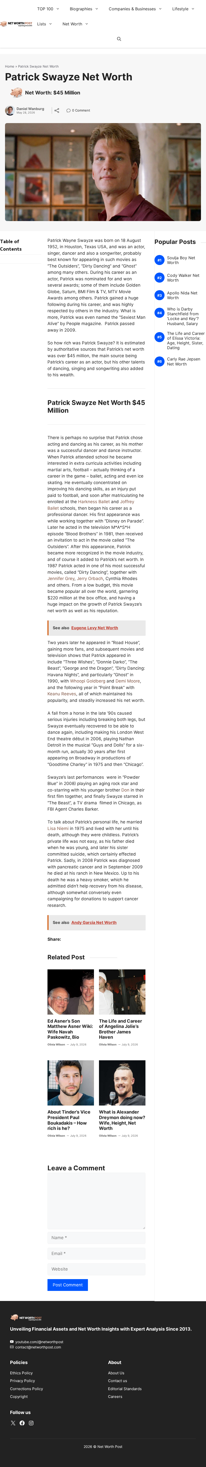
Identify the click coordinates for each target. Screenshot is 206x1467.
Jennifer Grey (60, 578)
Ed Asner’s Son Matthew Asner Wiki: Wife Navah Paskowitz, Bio (70, 1029)
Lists (41, 23)
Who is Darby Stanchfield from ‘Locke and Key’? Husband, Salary (183, 316)
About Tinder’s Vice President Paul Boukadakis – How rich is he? (68, 1120)
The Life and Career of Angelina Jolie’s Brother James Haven (120, 1029)
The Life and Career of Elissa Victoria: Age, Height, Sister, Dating (186, 340)
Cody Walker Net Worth (183, 277)
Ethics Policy (21, 1373)
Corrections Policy (26, 1388)
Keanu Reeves (61, 693)
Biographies (81, 8)
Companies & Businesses (132, 8)
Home (9, 66)
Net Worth (72, 23)
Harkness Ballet (94, 501)
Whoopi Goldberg (87, 681)
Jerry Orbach (90, 578)
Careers (115, 1396)
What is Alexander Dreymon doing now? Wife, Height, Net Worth (122, 1120)
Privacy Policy (22, 1380)
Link (70, 111)
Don (125, 790)
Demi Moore (128, 681)
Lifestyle (180, 8)
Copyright (19, 1396)
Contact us (117, 1380)
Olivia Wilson (56, 1044)
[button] (119, 38)
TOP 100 (45, 8)
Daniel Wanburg (30, 109)
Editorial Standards (125, 1388)
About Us (116, 1373)
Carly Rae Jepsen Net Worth (183, 361)
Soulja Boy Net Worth (181, 260)
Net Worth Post (109, 1446)
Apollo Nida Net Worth (182, 295)
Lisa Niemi (58, 828)
